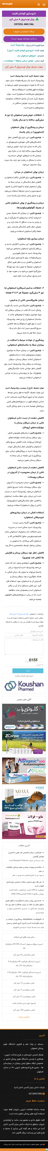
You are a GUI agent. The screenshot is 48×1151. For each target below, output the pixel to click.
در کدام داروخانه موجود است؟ (24, 39)
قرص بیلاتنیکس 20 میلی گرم (24, 954)
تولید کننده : (38, 50)
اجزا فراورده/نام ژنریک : (34, 45)
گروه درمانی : (39, 60)
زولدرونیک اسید (16, 45)
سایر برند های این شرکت (24, 937)
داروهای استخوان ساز (26, 56)
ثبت (28, 670)
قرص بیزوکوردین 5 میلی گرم (24, 989)
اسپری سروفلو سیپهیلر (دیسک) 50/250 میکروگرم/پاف (24, 946)
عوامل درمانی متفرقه (24, 61)
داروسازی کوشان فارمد (24, 13)
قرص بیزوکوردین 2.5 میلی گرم (24, 996)
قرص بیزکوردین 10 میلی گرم (24, 983)
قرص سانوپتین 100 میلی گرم (24, 1010)
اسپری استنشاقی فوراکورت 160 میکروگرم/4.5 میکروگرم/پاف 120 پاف (24, 974)
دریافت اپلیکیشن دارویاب (24, 31)
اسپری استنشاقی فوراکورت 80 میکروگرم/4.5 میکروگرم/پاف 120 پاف (24, 963)
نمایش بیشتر (24, 1017)
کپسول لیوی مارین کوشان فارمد (24, 1003)
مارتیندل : (40, 55)
